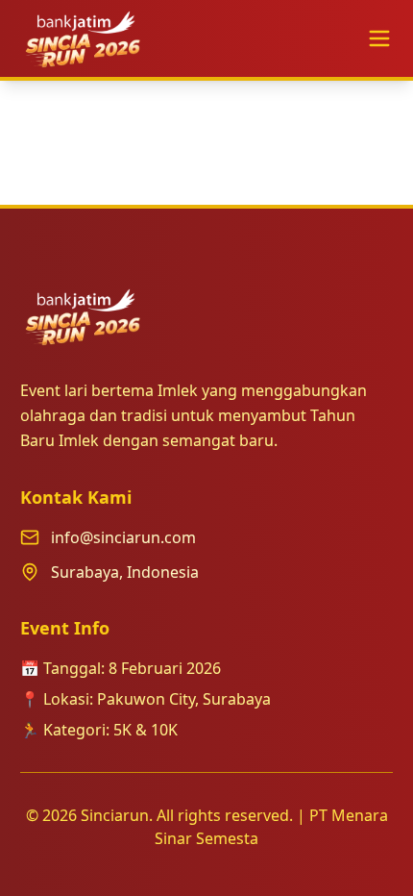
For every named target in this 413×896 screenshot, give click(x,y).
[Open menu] (379, 38)
